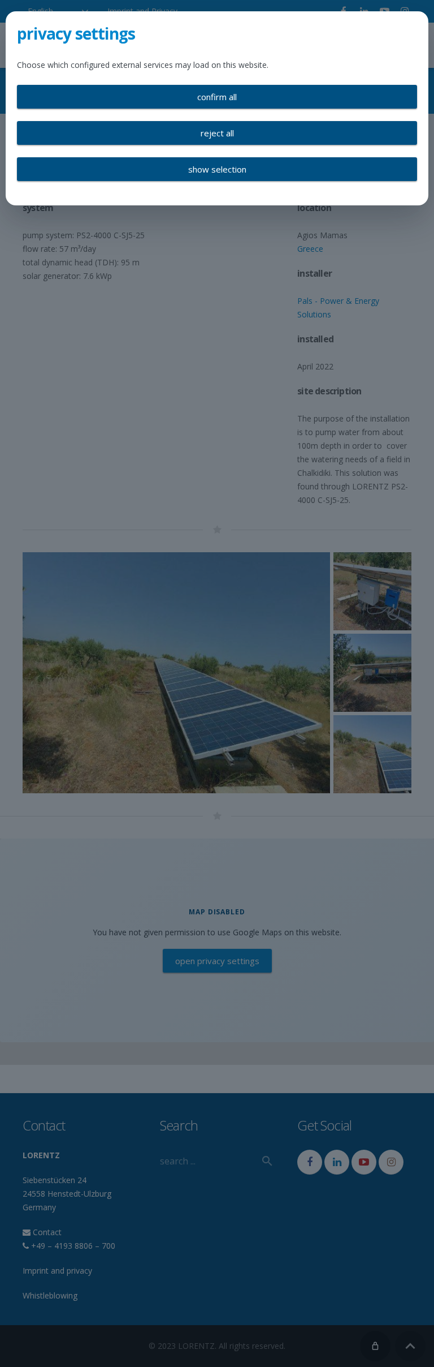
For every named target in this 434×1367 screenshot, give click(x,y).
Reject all (217, 133)
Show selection (217, 169)
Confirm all (217, 96)
